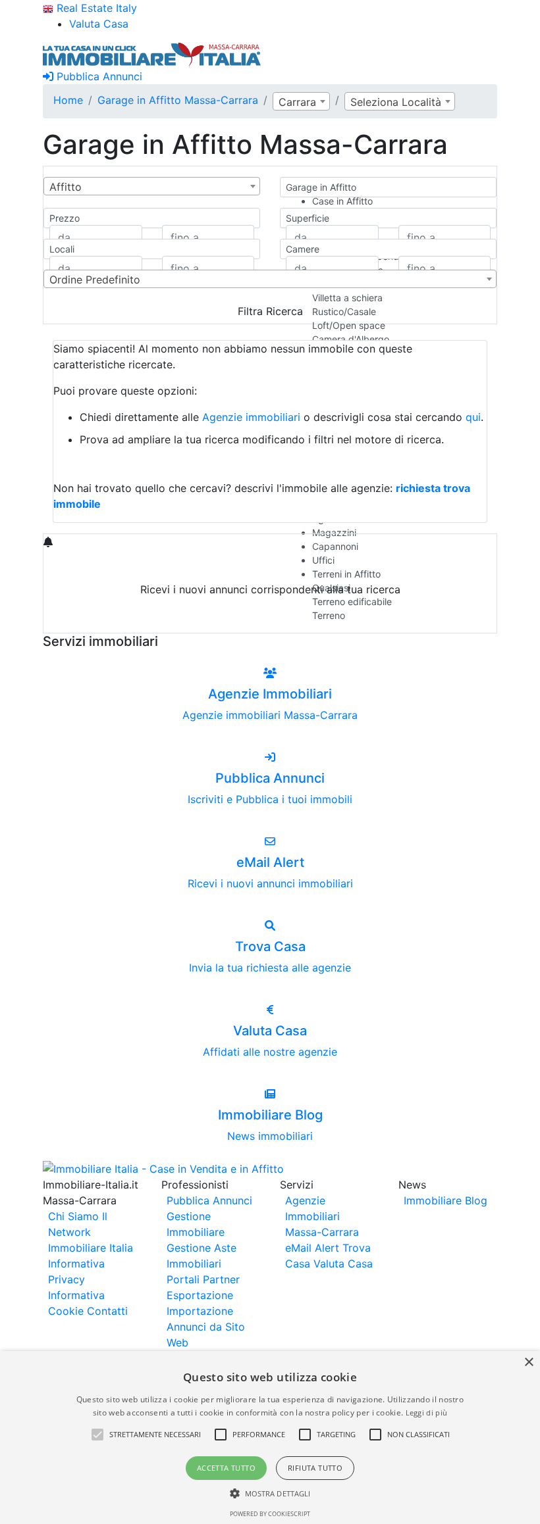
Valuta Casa (343, 1263)
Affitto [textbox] (65, 186)
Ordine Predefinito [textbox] (94, 279)
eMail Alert (312, 1247)
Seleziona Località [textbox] (395, 102)
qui (473, 417)
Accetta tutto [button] (226, 1468)
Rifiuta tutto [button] (315, 1468)
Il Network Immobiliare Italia (90, 1232)
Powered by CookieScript (270, 1514)
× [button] (528, 1362)
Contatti (107, 1310)
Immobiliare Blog (445, 1200)
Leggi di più (427, 1412)
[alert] (270, 1437)
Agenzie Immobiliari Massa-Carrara (322, 1216)
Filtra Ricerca (270, 311)
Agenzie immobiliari (251, 417)
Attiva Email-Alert (270, 620)
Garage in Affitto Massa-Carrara (177, 100)
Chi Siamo (73, 1216)
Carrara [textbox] (297, 102)
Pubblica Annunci (97, 76)
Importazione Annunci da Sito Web (206, 1326)
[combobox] (301, 101)
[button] (97, 1434)
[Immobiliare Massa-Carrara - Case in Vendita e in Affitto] (152, 54)
